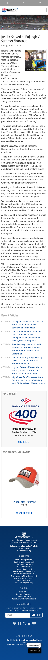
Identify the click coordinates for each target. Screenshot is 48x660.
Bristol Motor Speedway (23, 560)
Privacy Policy (24, 548)
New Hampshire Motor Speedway (23, 576)
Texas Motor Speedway (23, 583)
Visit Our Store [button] (25, 513)
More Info (23, 442)
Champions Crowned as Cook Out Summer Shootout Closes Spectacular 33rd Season (27, 324)
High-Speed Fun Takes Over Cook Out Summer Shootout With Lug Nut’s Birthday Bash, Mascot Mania (28, 380)
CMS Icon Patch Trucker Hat (24, 502)
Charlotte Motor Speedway (23, 562)
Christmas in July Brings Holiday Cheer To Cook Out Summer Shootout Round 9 (27, 360)
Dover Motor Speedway (23, 564)
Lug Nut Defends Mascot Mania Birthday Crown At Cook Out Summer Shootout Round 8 (27, 370)
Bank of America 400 (24, 429)
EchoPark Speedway (23, 566)
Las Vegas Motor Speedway (23, 571)
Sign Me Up (36, 615)
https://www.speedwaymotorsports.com (24, 542)
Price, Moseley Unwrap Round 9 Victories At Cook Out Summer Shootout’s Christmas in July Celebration (26, 349)
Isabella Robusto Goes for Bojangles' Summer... (24, 644)
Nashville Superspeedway (23, 573)
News (24, 642)
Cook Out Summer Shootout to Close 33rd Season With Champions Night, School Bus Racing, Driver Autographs (26, 336)
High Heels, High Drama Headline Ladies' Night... (24, 640)
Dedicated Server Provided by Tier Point (24, 546)
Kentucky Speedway (23, 569)
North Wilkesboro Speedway (23, 578)
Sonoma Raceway (23, 580)
